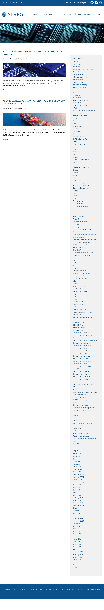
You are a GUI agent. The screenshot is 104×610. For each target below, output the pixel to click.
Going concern (78, 247)
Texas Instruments (79, 413)
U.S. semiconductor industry (82, 423)
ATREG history (78, 113)
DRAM (75, 175)
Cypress (75, 157)
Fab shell (76, 211)
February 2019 (78, 554)
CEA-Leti (76, 129)
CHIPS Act (76, 141)
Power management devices (82, 312)
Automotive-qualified (80, 116)
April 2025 (76, 492)
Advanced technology (80, 87)
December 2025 (78, 474)
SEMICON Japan (78, 325)
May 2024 (76, 516)
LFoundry (76, 268)
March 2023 (77, 531)
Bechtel (75, 118)
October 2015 (77, 562)
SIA (74, 382)
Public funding (77, 315)
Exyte (75, 198)
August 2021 (77, 549)
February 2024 (78, 518)
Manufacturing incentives (81, 273)
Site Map (55, 590)
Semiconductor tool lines (81, 371)
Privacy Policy (32, 590)
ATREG (75, 108)
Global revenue (78, 232)
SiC (74, 387)
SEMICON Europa (78, 322)
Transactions (66, 14)
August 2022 (77, 539)
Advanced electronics (80, 77)
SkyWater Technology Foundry (83, 400)
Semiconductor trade (80, 374)
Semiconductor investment (82, 346)
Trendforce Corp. (78, 420)
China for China (78, 131)
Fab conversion (78, 201)
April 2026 (76, 464)
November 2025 (78, 477)
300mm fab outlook (79, 72)
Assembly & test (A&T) (80, 105)
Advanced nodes (78, 82)
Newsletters (16, 590)
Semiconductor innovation (81, 343)
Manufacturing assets (80, 271)
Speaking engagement (80, 405)
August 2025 (77, 485)
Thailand (76, 415)
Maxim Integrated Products (82, 278)
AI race (75, 92)
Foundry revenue (78, 216)
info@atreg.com (81, 3)
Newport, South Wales (80, 291)
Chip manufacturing (79, 136)
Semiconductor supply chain (82, 358)
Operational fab (78, 302)
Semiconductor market (80, 348)
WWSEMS (76, 444)
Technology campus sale (81, 410)
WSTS (75, 441)
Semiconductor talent (80, 364)
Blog (98, 14)
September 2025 (78, 482)
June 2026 (76, 459)
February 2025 (78, 498)
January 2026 (77, 472)
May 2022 (76, 542)
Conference (77, 152)
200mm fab (77, 64)
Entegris (75, 191)
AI (73, 90)
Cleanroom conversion (80, 144)
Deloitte (75, 170)
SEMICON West (78, 330)
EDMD (75, 180)
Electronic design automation (82, 183)
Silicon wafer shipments (81, 397)
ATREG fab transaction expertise (84, 110)
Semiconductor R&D (80, 351)
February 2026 (78, 469)
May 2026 (76, 461)
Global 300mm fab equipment (82, 229)
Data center (77, 165)
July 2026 (76, 456)
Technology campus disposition (83, 408)
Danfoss (75, 162)
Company (7, 590)
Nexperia (76, 294)
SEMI (74, 320)
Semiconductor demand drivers (83, 335)
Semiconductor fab (79, 338)
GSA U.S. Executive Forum (82, 255)
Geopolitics (76, 224)
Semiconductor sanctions (81, 356)
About (35, 14)
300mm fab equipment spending (83, 69)
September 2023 (78, 524)
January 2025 (77, 500)
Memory (75, 284)
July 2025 (76, 487)
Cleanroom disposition (80, 147)
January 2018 (77, 557)
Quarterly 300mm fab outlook (82, 317)
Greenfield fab (77, 250)
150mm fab (76, 61)
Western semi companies (81, 436)
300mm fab (76, 67)
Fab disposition (78, 204)
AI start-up (76, 95)
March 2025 (77, 495)
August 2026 (77, 454)
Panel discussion (78, 304)
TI (73, 418)
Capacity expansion (79, 126)
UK (74, 426)
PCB (74, 307)
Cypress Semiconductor (81, 160)
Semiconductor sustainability (82, 361)
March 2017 (77, 560)
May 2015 (76, 567)
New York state (78, 289)
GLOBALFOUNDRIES (80, 245)
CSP (74, 154)
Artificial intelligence (80, 103)
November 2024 (78, 505)
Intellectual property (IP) (81, 263)
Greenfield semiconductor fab (83, 253)
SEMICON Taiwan (79, 327)
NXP (74, 296)
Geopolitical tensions (80, 222)
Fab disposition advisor (80, 206)
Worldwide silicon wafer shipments (84, 439)
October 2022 (77, 536)
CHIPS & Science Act (80, 139)
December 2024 (78, 503)
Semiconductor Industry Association (85, 340)
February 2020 (78, 552)
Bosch (75, 121)
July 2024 (76, 513)
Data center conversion (81, 167)
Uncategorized (78, 428)
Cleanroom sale (78, 149)
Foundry (75, 214)
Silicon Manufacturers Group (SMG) (85, 392)
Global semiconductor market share (84, 240)
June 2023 (76, 529)
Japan (75, 265)
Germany (76, 227)
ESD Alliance (77, 196)
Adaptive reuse (78, 74)
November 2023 (78, 521)
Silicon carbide (78, 389)
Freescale (76, 219)
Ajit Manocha (77, 98)
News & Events (84, 14)
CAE (74, 123)
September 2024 (78, 511)
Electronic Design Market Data (83, 185)
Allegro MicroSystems (80, 100)
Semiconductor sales (80, 353)
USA (74, 431)
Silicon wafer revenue (80, 395)
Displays (75, 173)
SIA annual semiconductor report (84, 384)
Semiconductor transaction (82, 376)
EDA (74, 178)
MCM (74, 281)
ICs (74, 260)
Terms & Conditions (44, 590)
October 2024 (77, 508)
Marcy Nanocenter (79, 276)
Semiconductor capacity (81, 333)
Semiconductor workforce (81, 379)
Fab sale (75, 209)
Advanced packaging (80, 85)
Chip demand (77, 134)
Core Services (49, 14)
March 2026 (77, 467)
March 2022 (77, 544)
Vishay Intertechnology (80, 433)
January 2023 (77, 534)
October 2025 (77, 480)
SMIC (74, 402)
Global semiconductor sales (82, 242)
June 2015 (76, 565)
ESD (74, 193)
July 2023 (76, 526)
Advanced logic (78, 80)
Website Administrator (67, 590)
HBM (74, 258)
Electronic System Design (81, 188)
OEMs (75, 299)
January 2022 (77, 547)
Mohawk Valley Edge (79, 286)
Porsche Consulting (79, 309)
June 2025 (76, 490)
